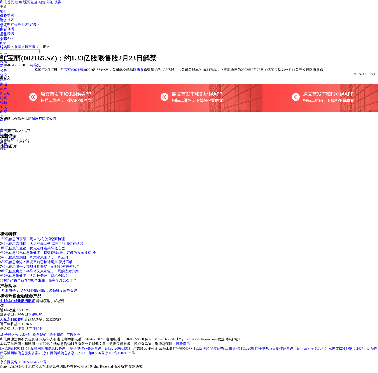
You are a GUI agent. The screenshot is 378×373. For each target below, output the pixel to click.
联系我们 (40, 334)
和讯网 (5, 47)
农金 (3, 89)
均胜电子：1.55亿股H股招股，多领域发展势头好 (39, 290)
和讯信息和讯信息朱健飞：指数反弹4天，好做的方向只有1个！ (51, 253)
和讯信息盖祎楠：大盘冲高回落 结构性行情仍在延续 (42, 243)
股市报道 (32, 47)
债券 (57, 2)
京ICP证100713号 (14, 348)
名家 (3, 112)
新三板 (5, 93)
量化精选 (7, 33)
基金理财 (7, 24)
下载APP (7, 38)
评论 (3, 107)
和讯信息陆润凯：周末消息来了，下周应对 (35, 257)
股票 (26, 2)
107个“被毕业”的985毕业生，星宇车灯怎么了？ (40, 280)
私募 (3, 70)
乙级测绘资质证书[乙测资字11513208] (225, 348)
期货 (42, 2)
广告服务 (73, 334)
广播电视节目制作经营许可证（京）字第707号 (291, 348)
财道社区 (7, 20)
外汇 (49, 2)
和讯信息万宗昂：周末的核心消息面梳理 (33, 239)
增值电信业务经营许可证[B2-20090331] (100, 348)
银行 (3, 11)
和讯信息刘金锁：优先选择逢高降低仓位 (33, 248)
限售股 (138, 70)
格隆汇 (35, 65)
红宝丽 (66, 70)
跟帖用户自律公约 (42, 118)
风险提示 (183, 344)
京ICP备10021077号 (120, 353)
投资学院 (7, 15)
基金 (34, 2)
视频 (3, 102)
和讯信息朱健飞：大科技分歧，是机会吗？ (35, 276)
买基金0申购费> (26, 24)
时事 (3, 98)
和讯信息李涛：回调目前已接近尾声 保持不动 (37, 262)
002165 (77, 70)
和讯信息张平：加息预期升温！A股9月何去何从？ (41, 266)
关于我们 (56, 334)
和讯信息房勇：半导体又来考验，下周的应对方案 (40, 271)
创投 (3, 75)
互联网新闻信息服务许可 (49, 348)
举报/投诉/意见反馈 (15, 334)
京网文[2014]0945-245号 (347, 348)
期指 (3, 84)
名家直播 (7, 29)
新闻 (18, 2)
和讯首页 (7, 2)
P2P (3, 43)
